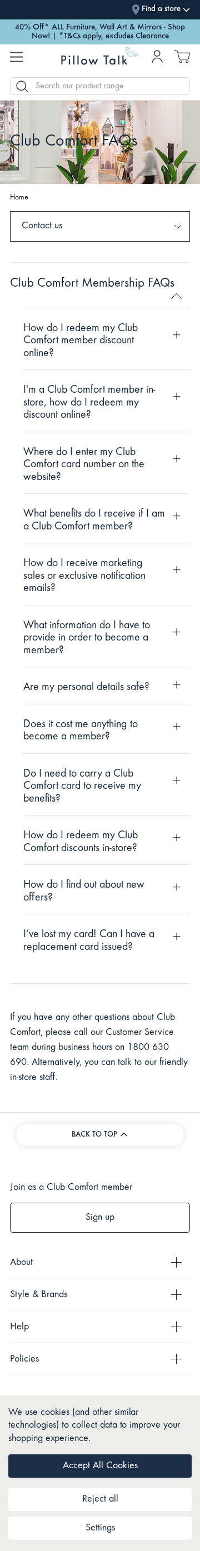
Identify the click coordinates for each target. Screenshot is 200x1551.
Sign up (100, 1218)
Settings (100, 1528)
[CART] (182, 60)
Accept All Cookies (100, 1466)
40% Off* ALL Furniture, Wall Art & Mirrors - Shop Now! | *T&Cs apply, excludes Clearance (100, 32)
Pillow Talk (100, 58)
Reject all (100, 1499)
